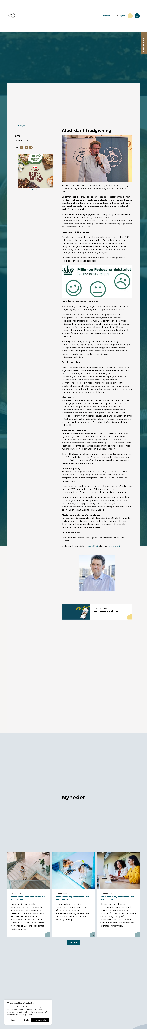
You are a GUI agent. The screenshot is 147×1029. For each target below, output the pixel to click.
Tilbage (21, 126)
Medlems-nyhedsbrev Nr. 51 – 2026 (28, 898)
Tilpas (12, 1020)
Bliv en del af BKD (144, 43)
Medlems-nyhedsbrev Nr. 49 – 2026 (117, 898)
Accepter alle (41, 1020)
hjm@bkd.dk (115, 546)
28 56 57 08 (92, 546)
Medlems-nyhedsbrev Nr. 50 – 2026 (73, 898)
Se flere (73, 942)
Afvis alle (25, 1020)
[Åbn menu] (137, 15)
